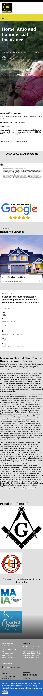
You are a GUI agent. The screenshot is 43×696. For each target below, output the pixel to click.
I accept (5, 693)
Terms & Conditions (8, 676)
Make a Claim (4, 141)
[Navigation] (3, 17)
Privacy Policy (6, 678)
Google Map (15, 667)
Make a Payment (21, 141)
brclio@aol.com (18, 134)
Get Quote (9, 308)
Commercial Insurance (12, 281)
